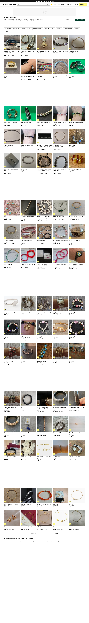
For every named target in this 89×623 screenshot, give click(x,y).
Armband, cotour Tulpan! (58, 336)
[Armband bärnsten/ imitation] (77, 160)
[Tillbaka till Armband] (5, 25)
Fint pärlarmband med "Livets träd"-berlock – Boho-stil (27, 336)
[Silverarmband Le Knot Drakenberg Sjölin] (12, 160)
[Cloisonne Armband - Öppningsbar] (60, 42)
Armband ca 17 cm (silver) (75, 456)
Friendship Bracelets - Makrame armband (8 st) (44, 76)
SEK (55, 4)
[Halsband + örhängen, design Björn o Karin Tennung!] (44, 303)
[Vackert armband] (12, 255)
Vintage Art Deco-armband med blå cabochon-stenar (44, 360)
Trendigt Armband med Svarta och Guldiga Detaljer (11, 52)
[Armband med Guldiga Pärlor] (12, 113)
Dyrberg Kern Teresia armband (43, 122)
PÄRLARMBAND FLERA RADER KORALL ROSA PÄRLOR (10, 360)
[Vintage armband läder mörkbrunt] (77, 398)
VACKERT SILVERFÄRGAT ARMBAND (74, 241)
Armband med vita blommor (26, 456)
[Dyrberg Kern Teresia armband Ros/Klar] (28, 207)
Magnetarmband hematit (26, 122)
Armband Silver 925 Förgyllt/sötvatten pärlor (58, 146)
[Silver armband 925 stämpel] (60, 424)
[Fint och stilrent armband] (12, 231)
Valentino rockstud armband (10, 456)
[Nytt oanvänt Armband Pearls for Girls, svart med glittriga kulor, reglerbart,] (44, 160)
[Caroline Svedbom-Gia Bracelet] (77, 207)
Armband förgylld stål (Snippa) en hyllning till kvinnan (44, 457)
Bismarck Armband (24, 169)
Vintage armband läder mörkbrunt (76, 407)
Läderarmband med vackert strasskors (27, 241)
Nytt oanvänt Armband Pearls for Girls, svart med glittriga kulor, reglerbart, (44, 170)
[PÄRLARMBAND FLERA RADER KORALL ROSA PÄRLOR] (12, 351)
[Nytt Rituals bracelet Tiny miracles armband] (28, 424)
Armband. (23, 407)
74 (52, 533)
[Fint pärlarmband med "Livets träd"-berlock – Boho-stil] (28, 327)
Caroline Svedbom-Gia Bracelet (76, 216)
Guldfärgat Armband (57, 359)
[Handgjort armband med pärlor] (60, 113)
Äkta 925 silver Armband (58, 216)
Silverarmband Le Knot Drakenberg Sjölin (11, 170)
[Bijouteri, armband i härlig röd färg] (28, 255)
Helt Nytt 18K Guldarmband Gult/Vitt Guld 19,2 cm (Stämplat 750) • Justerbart (44, 408)
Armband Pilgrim (24, 359)
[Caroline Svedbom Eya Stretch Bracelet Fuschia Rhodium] (44, 255)
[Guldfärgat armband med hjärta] (12, 495)
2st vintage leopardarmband (43, 51)
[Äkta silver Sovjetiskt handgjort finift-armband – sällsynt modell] (77, 255)
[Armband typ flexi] (77, 303)
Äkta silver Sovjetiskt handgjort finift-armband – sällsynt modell (76, 265)
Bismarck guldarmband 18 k (43, 432)
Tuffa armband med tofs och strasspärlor (59, 265)
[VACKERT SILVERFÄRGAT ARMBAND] (77, 231)
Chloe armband (7, 75)
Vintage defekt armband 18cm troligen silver (59, 170)
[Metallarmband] (60, 448)
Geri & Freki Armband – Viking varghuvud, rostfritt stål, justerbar (28, 76)
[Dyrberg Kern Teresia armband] (44, 113)
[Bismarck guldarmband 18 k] (44, 424)
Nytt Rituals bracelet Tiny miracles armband (28, 433)
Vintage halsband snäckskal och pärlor (27, 52)
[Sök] (44, 4)
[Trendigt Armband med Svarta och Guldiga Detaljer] (12, 42)
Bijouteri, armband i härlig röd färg (28, 264)
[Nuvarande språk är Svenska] (52, 4)
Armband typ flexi (73, 312)
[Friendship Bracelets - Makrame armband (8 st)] (44, 66)
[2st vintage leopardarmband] (44, 42)
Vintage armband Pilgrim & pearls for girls (28, 312)
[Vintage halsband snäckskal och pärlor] (28, 42)
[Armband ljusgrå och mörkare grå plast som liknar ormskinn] (12, 424)
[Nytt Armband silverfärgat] (12, 303)
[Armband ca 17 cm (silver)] (77, 448)
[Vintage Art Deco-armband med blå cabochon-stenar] (44, 351)
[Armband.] (28, 398)
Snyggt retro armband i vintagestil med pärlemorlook (60, 312)
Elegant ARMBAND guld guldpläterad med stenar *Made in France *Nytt (76, 433)
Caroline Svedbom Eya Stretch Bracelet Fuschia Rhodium (43, 265)
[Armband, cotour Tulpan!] (60, 327)
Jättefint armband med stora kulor (60, 240)
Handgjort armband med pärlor (59, 122)
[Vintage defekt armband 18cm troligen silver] (60, 160)
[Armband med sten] (77, 518)
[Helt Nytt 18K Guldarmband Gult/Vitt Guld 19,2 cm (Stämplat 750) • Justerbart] (44, 398)
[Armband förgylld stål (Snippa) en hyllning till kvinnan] (44, 448)
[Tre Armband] (77, 66)
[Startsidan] (12, 4)
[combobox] (31, 4)
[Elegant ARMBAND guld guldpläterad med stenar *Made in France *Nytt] (77, 424)
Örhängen (6, 526)
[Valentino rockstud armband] (12, 448)
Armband (8, 25)
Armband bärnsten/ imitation (75, 169)
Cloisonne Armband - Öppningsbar (60, 51)
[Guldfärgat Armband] (60, 351)
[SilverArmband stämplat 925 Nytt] (60, 66)
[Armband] (12, 207)
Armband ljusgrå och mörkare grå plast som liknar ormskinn (11, 433)
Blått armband (72, 145)
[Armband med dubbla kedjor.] (28, 518)
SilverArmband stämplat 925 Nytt (60, 75)
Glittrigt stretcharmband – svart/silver (10, 408)
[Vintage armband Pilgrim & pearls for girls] (28, 303)
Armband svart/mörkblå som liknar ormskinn (60, 408)
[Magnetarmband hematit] (28, 113)
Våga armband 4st (41, 240)
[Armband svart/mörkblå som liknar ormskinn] (60, 398)
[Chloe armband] (12, 66)
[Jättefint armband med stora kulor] (60, 231)
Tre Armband (72, 75)
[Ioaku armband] (60, 495)
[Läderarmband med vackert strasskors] (28, 231)
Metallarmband (56, 456)
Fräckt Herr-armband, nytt (26, 504)
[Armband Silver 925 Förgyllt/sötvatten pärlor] (60, 136)
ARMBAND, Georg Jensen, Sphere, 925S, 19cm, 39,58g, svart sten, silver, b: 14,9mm (44, 146)
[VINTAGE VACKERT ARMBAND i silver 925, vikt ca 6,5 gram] (44, 207)
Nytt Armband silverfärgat (10, 312)
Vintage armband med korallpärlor (44, 504)
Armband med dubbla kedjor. (27, 526)
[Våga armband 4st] (44, 231)
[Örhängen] (12, 518)
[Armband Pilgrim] (28, 351)
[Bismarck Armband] (28, 160)
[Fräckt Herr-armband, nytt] (28, 495)
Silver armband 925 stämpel (59, 432)
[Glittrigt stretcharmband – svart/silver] (12, 398)
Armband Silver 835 (8, 145)
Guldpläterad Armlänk (74, 51)
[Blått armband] (77, 136)
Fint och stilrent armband (9, 240)
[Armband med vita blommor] (28, 448)
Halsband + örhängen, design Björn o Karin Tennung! (44, 312)
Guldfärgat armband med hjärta (11, 504)
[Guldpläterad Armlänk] (77, 42)
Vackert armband (8, 264)
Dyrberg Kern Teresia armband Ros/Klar (27, 217)
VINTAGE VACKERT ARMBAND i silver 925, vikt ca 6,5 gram (43, 217)
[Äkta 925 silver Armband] (60, 207)
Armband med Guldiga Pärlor (10, 122)
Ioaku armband (56, 504)
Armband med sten (73, 526)
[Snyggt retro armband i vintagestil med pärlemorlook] (60, 303)
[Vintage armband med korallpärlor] (44, 495)
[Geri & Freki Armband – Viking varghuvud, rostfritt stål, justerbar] (28, 66)
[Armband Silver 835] (12, 136)
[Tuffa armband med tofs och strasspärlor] (60, 255)
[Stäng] (88, 1)
